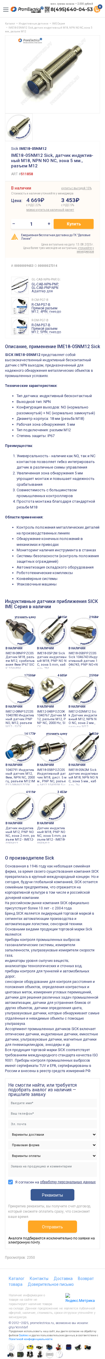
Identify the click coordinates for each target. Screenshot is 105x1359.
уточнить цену (25, 617)
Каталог (16, 1278)
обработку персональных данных (68, 1182)
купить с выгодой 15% (76, 188)
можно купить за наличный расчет (42, 209)
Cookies (24, 1335)
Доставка (63, 1278)
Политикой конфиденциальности (30, 1339)
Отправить (52, 1227)
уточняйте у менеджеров (85, 249)
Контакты (39, 1278)
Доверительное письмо (51, 1284)
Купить (74, 224)
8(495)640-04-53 (71, 9)
